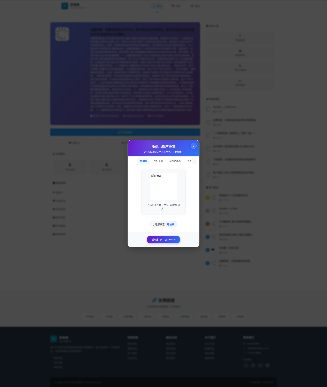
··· (194, 160)
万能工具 (158, 160)
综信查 (143, 160)
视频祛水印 (175, 160)
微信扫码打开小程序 (163, 239)
